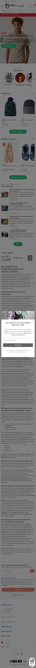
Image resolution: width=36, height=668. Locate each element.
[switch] (32, 665)
